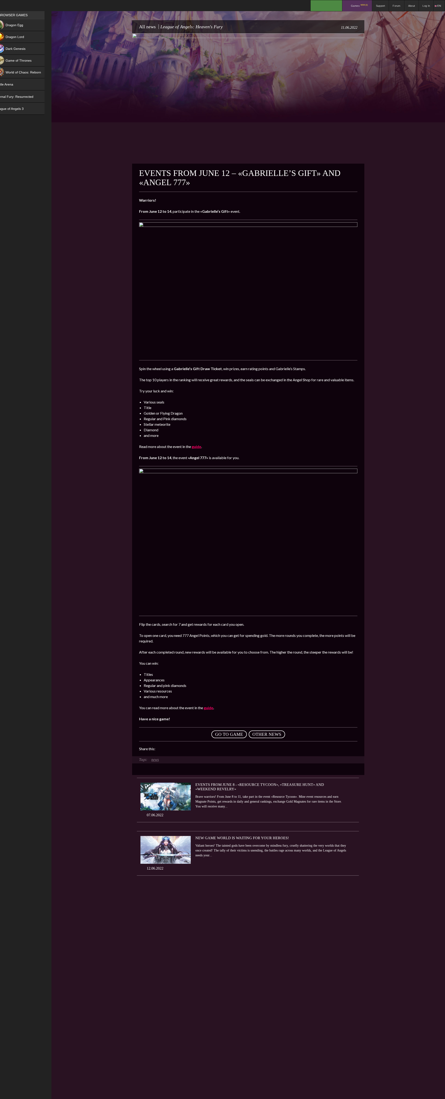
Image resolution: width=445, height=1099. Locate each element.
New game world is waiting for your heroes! (242, 838)
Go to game (229, 734)
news (155, 760)
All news (147, 26)
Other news (266, 734)
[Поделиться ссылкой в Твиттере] (201, 748)
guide (208, 707)
